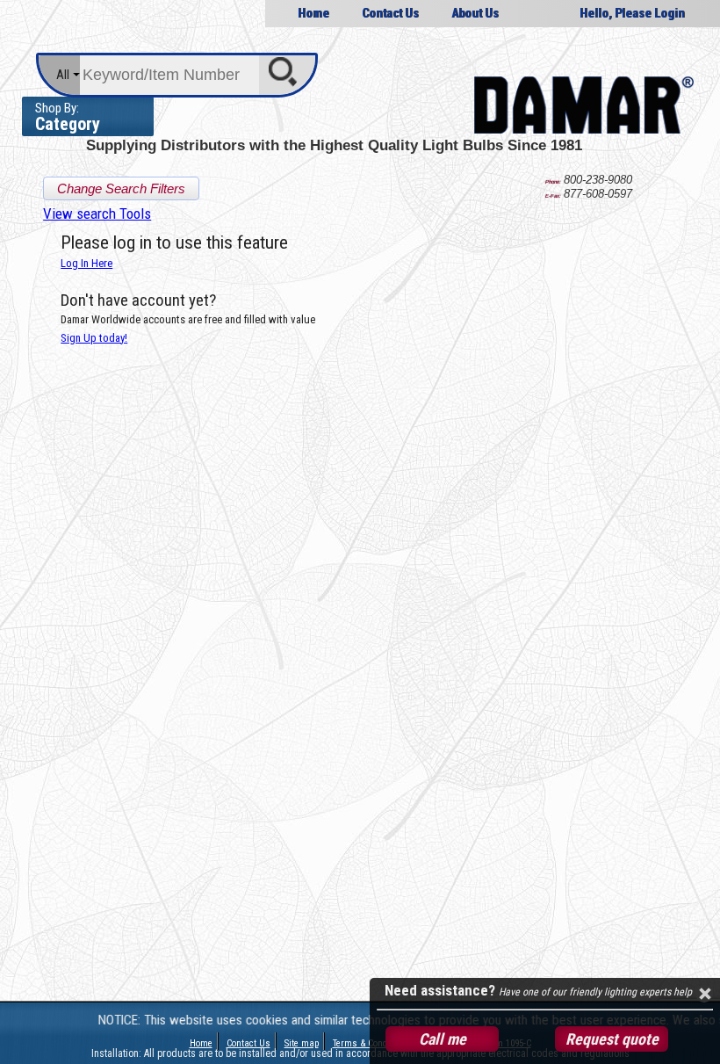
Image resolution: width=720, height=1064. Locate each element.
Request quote (612, 1039)
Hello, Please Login (632, 13)
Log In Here (86, 263)
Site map (301, 1043)
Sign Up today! (94, 337)
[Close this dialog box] (704, 993)
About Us (475, 13)
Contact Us (390, 13)
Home (313, 13)
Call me (442, 1039)
